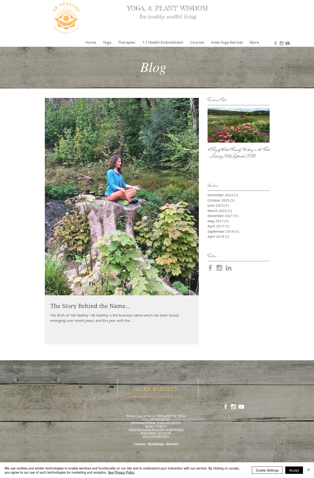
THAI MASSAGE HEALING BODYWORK (155, 430)
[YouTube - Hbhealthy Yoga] (287, 43)
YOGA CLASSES (137, 416)
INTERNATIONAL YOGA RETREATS (156, 423)
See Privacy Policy (121, 472)
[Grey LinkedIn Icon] (229, 268)
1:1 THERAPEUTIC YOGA (168, 416)
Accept (294, 470)
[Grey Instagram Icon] (219, 268)
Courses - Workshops (149, 444)
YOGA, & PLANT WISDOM (167, 8)
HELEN (141, 389)
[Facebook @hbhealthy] (275, 43)
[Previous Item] (215, 125)
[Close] (308, 470)
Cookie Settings (267, 470)
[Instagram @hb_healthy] (281, 43)
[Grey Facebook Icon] (210, 268)
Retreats (172, 444)
